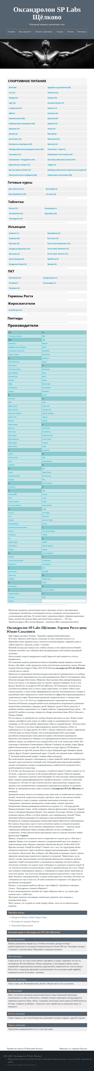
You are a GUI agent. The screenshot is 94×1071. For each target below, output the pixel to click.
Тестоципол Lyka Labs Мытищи (23, 700)
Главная (11, 32)
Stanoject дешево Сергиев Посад (22, 1065)
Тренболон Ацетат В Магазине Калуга (25, 1048)
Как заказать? (25, 32)
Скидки (60, 32)
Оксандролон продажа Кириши (25, 921)
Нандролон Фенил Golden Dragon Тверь (29, 917)
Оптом (70, 32)
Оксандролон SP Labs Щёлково (47, 13)
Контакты (82, 32)
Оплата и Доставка (43, 32)
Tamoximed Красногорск (22, 925)
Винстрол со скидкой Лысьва (73, 1048)
